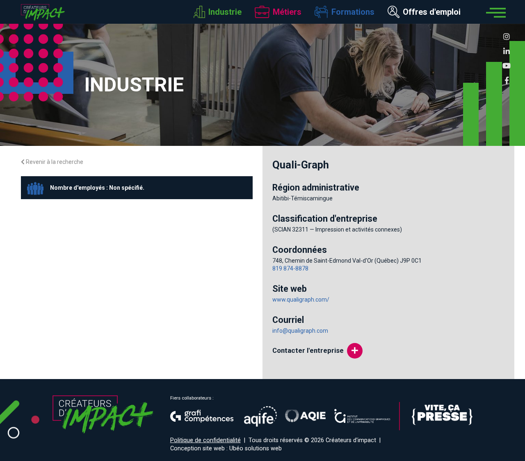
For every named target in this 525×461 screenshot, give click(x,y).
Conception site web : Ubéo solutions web (226, 448)
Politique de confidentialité (205, 440)
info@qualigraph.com (300, 330)
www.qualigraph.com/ (300, 299)
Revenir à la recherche (54, 162)
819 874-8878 (290, 268)
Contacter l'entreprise (308, 350)
